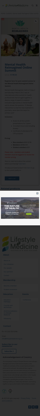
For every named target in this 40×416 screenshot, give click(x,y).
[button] (37, 193)
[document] (20, 208)
